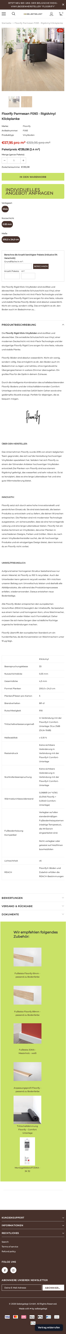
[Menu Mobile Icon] (4, 14)
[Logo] (33, 13)
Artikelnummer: (10, 130)
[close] (63, 5)
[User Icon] (51, 14)
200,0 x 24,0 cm (11, 239)
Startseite (6, 23)
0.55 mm (7, 224)
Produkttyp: (8, 135)
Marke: (5, 126)
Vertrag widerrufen (49, 1327)
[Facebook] (5, 1270)
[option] (33, 59)
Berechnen (41, 266)
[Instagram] (13, 1270)
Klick (5, 209)
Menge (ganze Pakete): (13, 154)
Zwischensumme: (11, 167)
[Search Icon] (13, 14)
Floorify (27, 126)
